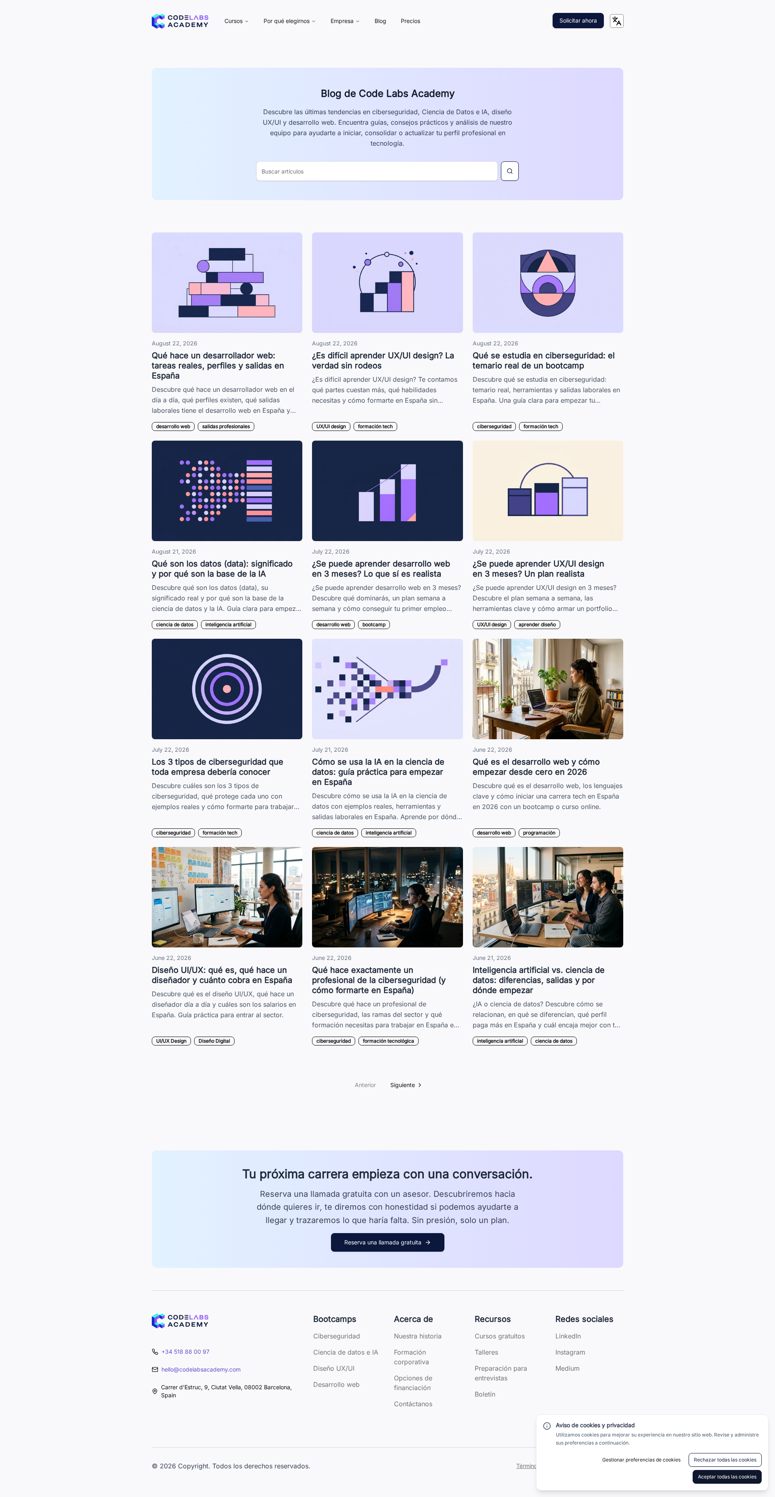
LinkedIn (568, 1336)
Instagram (570, 1352)
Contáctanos (413, 1404)
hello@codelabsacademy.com (201, 1369)
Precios (410, 20)
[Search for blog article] (510, 171)
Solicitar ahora (578, 20)
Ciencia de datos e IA (345, 1352)
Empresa (342, 20)
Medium (567, 1368)
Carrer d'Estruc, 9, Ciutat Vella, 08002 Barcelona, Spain (226, 1391)
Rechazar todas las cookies (725, 1460)
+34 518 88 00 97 (185, 1351)
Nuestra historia (418, 1336)
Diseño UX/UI (333, 1368)
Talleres (486, 1352)
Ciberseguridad (336, 1336)
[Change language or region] (616, 21)
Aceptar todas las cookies (727, 1477)
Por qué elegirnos (287, 20)
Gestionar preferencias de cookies (641, 1460)
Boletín (485, 1394)
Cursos (233, 20)
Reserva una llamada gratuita (382, 1242)
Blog (380, 20)
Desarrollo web (336, 1384)
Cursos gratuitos (500, 1336)
